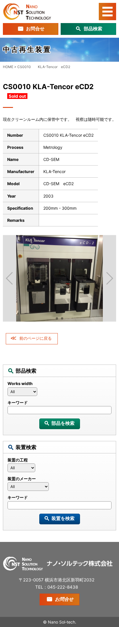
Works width (20, 383)
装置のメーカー (22, 478)
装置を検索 (63, 518)
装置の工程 (18, 459)
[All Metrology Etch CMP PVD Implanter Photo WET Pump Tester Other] (59, 469)
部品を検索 (63, 423)
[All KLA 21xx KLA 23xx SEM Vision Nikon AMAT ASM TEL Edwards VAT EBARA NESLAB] (59, 393)
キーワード (18, 402)
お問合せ (35, 28)
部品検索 (93, 28)
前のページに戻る (35, 338)
